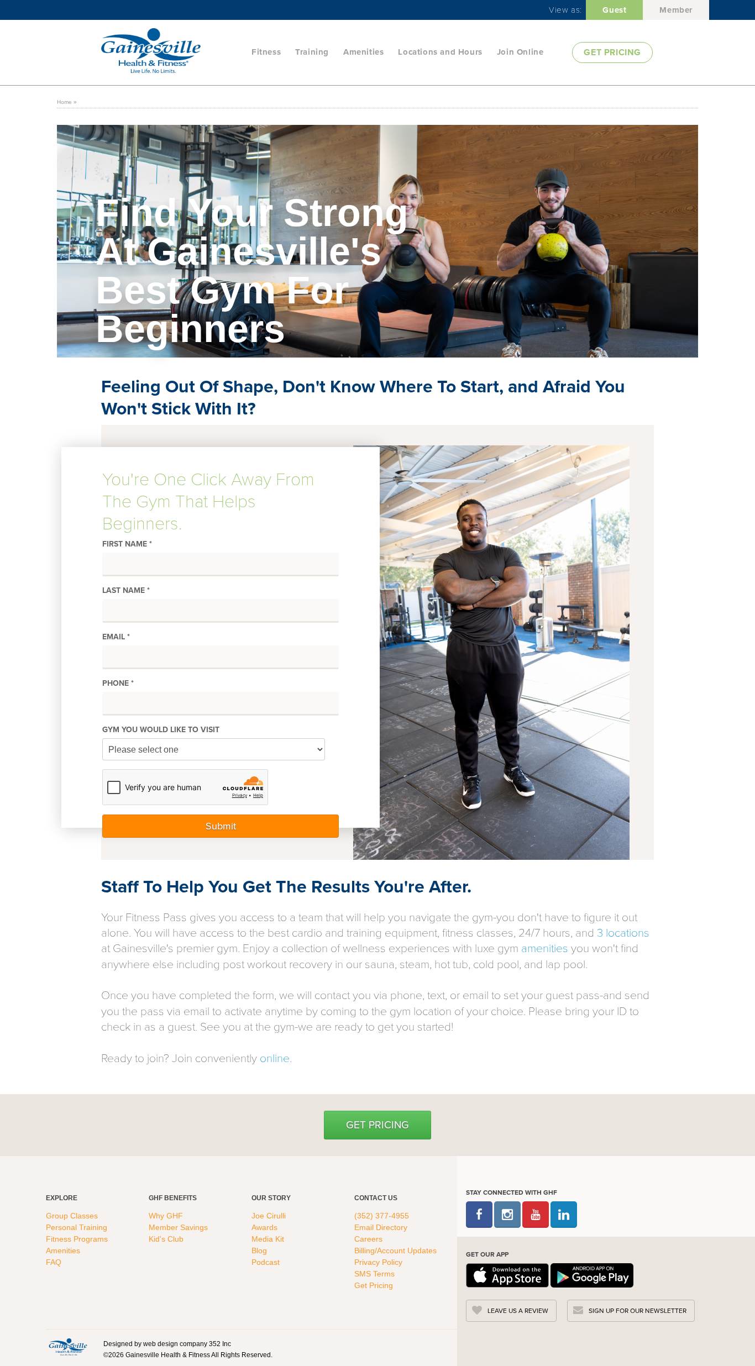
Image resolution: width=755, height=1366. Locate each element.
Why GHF (167, 1215)
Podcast (265, 1262)
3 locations (623, 932)
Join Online (520, 52)
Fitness (266, 52)
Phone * (118, 683)
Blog (260, 1250)
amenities (544, 947)
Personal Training (77, 1227)
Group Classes (73, 1215)
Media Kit (267, 1238)
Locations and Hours (440, 52)
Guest (614, 10)
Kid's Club (167, 1238)
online (275, 1057)
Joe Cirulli (268, 1215)
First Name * (127, 544)
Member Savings (179, 1227)
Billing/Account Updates (395, 1250)
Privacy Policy (378, 1262)
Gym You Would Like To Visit (160, 729)
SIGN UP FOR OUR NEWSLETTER (637, 1311)
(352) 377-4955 (381, 1215)
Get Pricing (377, 1125)
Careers (368, 1238)
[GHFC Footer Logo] (68, 1346)
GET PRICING (612, 52)
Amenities (363, 52)
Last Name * (126, 590)
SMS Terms (374, 1273)
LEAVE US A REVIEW (517, 1311)
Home (64, 102)
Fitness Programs (78, 1238)
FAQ (55, 1262)
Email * (116, 637)
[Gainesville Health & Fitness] (173, 52)
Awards (264, 1227)
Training (312, 52)
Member (676, 10)
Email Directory (380, 1227)
